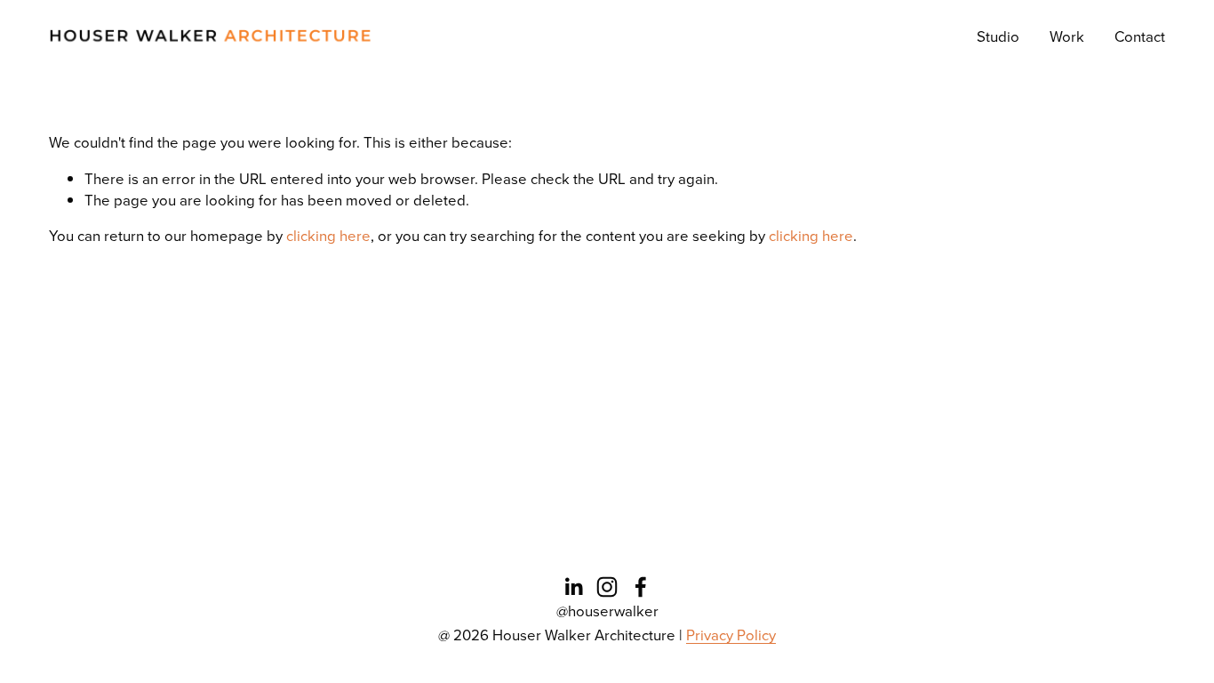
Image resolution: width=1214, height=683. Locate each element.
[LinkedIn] (573, 587)
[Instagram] (607, 587)
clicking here (328, 235)
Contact (1139, 36)
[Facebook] (640, 587)
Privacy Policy (731, 634)
